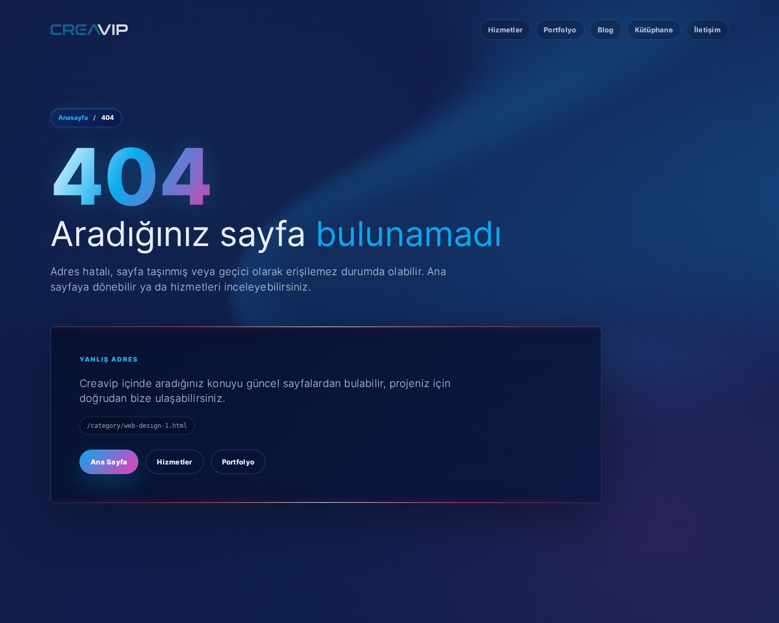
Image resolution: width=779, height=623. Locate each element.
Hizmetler (505, 29)
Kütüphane (654, 29)
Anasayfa (73, 118)
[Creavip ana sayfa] (92, 29)
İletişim (707, 29)
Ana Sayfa (109, 462)
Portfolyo (560, 29)
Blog (606, 29)
